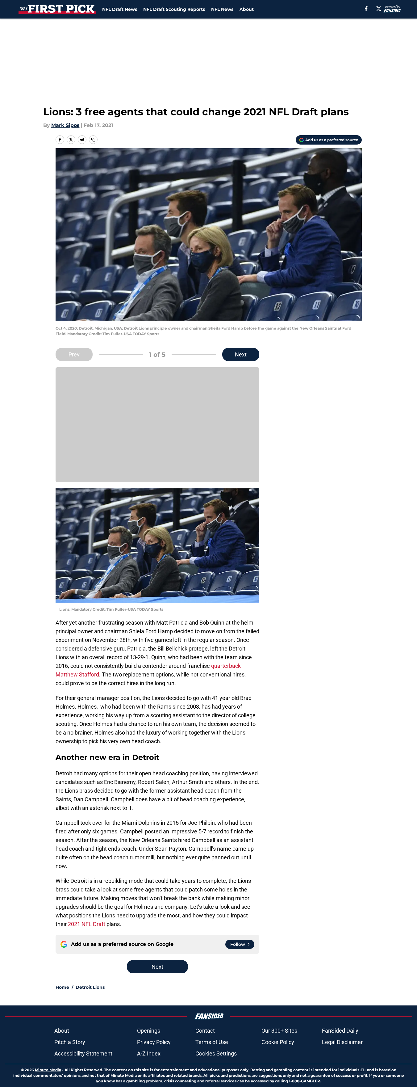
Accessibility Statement (83, 1053)
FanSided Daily (340, 1030)
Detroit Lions (90, 987)
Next (241, 354)
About (247, 9)
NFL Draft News (119, 9)
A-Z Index (149, 1053)
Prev (74, 354)
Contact (205, 1030)
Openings (148, 1030)
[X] (378, 8)
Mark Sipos (65, 125)
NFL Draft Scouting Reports (174, 9)
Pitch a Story (69, 1042)
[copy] (93, 139)
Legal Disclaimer (342, 1042)
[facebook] (366, 8)
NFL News (222, 9)
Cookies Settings (216, 1053)
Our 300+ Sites (279, 1030)
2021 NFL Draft (86, 924)
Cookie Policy (277, 1042)
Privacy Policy (154, 1042)
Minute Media (48, 1070)
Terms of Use (211, 1042)
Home (62, 987)
